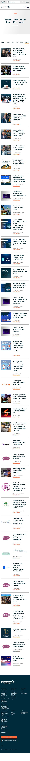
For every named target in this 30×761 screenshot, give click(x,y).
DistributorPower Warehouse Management (5, 708)
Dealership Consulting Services (5, 699)
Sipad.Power (3, 727)
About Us (22, 690)
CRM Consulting (4, 690)
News (12, 712)
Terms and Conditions (24, 712)
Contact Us (9, 737)
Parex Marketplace (4, 721)
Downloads (13, 713)
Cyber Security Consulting (3, 694)
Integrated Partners (14, 699)
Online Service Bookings (5, 716)
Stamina (2, 728)
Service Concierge (4, 726)
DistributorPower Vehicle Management (4, 706)
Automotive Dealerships (13, 690)
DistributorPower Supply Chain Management (4, 702)
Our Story (22, 689)
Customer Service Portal (9, 740)
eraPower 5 (3, 715)
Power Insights (3, 725)
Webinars (12, 714)
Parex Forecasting (4, 719)
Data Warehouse (4, 695)
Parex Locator (3, 720)
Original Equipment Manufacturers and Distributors (14, 693)
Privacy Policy (23, 713)
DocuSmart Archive (4, 712)
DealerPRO (3, 696)
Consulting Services (4, 689)
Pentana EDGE (3, 723)
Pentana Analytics (4, 722)
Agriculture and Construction (13, 697)
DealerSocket (3, 700)
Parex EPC (3, 718)
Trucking (12, 695)
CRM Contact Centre (4, 692)
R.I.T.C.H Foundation (24, 693)
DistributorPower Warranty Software (4, 710)
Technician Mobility (4, 729)
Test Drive (3, 731)
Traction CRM (3, 732)
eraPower (2, 714)
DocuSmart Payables (4, 713)
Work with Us (23, 692)
